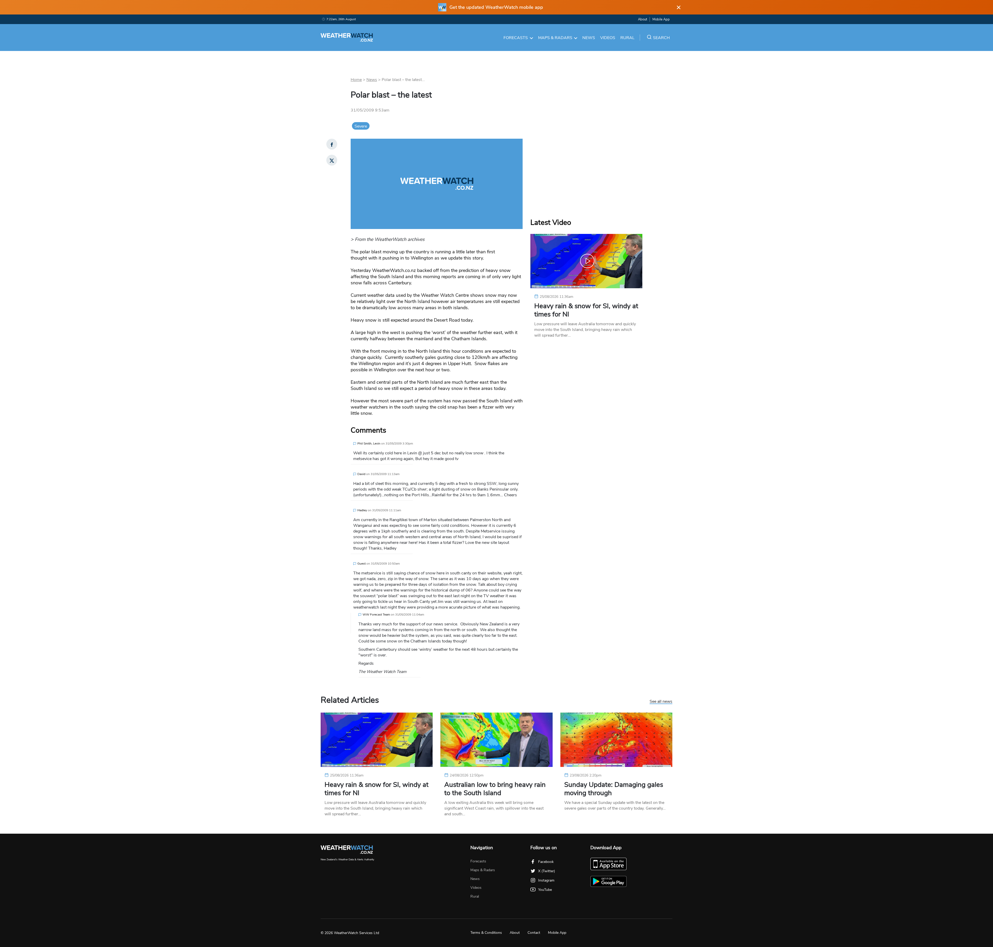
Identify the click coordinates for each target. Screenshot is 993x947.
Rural (627, 38)
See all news (661, 701)
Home (356, 80)
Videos (607, 38)
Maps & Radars (555, 38)
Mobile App (661, 19)
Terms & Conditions (486, 932)
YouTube (545, 889)
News (588, 38)
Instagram (546, 880)
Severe (361, 126)
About (642, 19)
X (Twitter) (546, 871)
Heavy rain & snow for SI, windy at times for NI (586, 310)
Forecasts (515, 38)
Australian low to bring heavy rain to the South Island (495, 789)
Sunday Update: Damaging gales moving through (613, 789)
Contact (534, 932)
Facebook (546, 861)
